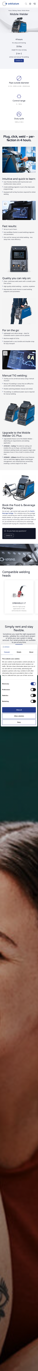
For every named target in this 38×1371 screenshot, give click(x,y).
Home (10, 10)
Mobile (19, 10)
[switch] (33, 689)
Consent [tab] (7, 652)
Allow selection (19, 716)
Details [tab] (19, 652)
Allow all (19, 710)
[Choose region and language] (30, 3)
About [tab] (31, 652)
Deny (19, 722)
